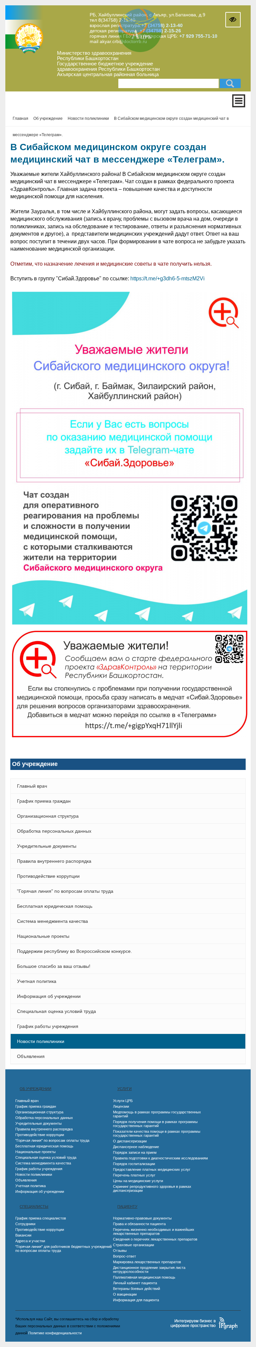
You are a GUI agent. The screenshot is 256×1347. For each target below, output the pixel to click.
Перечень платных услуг (134, 1175)
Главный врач (32, 786)
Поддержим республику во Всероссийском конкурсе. (74, 951)
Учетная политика (36, 981)
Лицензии (121, 1106)
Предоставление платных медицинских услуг (151, 1169)
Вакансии (23, 1235)
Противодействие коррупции (48, 876)
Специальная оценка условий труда (56, 1011)
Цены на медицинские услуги (138, 1181)
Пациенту (127, 1206)
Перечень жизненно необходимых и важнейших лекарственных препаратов (153, 1232)
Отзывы (120, 1251)
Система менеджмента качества (52, 921)
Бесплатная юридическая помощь (54, 906)
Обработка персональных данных (54, 831)
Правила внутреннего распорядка (54, 861)
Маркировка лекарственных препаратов (147, 1262)
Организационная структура (48, 816)
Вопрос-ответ (124, 1256)
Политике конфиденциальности (55, 1333)
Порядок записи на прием (135, 1152)
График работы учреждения (47, 1026)
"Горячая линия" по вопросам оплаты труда (65, 891)
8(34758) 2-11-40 (116, 20)
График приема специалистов (40, 1218)
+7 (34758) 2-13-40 (162, 25)
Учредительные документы (46, 846)
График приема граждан (44, 801)
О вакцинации (125, 1294)
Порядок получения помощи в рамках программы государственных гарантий (155, 1124)
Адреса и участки (30, 1241)
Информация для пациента (136, 1300)
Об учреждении (35, 1089)
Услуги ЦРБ (123, 1101)
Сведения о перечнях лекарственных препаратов (155, 1239)
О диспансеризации (130, 1141)
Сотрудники (25, 1224)
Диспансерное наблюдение (136, 1147)
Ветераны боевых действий (136, 1289)
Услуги (124, 1089)
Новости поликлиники (40, 1041)
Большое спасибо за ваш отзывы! (53, 966)
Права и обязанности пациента (139, 1224)
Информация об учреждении (49, 996)
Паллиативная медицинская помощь (144, 1277)
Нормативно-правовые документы (142, 1218)
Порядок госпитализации (134, 1164)
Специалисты (34, 1206)
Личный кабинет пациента (135, 1283)
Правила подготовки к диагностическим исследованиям (160, 1158)
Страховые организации (133, 1245)
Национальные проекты (43, 936)
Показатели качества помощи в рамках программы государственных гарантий (156, 1133)
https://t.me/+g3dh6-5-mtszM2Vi (167, 278)
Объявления (31, 1056)
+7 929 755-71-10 (198, 36)
